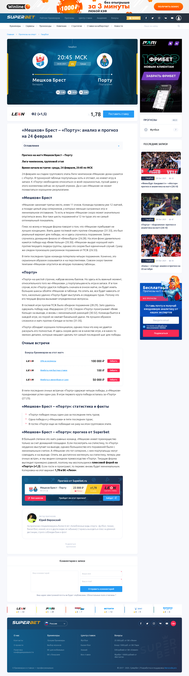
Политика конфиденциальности (24, 651)
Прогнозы (69, 18)
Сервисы (30, 26)
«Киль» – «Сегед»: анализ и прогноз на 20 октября (160, 267)
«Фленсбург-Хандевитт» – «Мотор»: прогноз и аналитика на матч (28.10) (159, 185)
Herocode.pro (170, 668)
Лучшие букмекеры (56, 640)
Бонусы (115, 18)
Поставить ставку (119, 114)
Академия (102, 18)
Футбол (84, 640)
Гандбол (45, 34)
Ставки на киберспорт (98, 26)
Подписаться (161, 333)
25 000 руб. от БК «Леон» (125, 640)
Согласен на (151, 326)
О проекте (18, 645)
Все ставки (86, 655)
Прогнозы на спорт (27, 34)
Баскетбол (86, 645)
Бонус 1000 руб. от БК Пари (126, 645)
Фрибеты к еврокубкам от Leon (54, 380)
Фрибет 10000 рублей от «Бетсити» (125, 656)
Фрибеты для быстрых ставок (53, 370)
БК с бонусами (53, 655)
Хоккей (84, 650)
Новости (118, 26)
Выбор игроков (54, 645)
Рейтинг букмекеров (50, 18)
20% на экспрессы (48, 361)
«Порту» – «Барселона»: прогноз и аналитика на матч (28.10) (158, 226)
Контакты (18, 640)
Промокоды (45, 26)
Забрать (113, 361)
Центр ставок (85, 18)
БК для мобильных (55, 650)
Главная (10, 34)
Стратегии (76, 26)
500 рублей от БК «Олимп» (126, 650)
